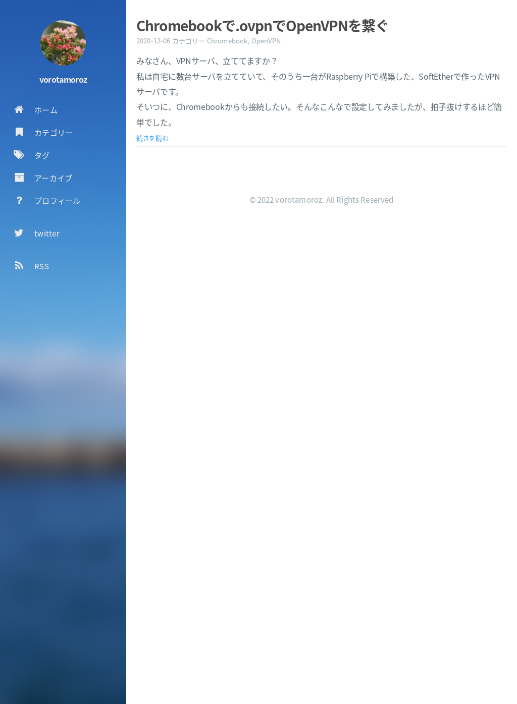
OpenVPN (266, 40)
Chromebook (227, 40)
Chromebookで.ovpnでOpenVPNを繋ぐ (262, 25)
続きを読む (152, 138)
